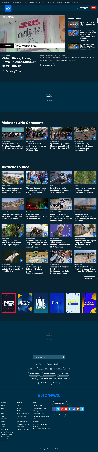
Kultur (3, 424)
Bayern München (46, 378)
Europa (3, 405)
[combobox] (75, 2)
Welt (51, 185)
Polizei (55, 383)
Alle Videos (88, 278)
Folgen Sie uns (21, 416)
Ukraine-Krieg (43, 369)
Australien (29, 212)
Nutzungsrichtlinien (39, 411)
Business (4, 411)
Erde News (5, 238)
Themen (3, 402)
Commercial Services (39, 408)
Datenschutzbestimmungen (41, 416)
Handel (33, 378)
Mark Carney (34, 373)
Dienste (19, 402)
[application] (32, 33)
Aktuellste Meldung (23, 413)
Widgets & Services (23, 424)
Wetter (19, 411)
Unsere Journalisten (7, 432)
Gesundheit (4, 419)
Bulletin (19, 408)
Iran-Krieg (30, 369)
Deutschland (58, 369)
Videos (3, 427)
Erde (2, 413)
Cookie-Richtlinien (38, 413)
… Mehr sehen (47, 65)
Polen (69, 369)
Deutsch (6, 2)
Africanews (20, 427)
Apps (18, 419)
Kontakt (35, 419)
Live (93, 7)
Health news (30, 264)
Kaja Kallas (64, 373)
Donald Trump (62, 378)
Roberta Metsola (49, 373)
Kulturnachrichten (56, 212)
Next (2, 416)
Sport (28, 185)
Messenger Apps (22, 421)
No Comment (6, 141)
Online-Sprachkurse (23, 429)
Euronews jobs (37, 421)
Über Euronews (37, 405)
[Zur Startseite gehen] (8, 8)
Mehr (34, 402)
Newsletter (58, 415)
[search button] (65, 2)
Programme (4, 429)
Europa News (6, 185)
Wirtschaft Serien (80, 238)
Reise (2, 421)
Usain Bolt (44, 383)
